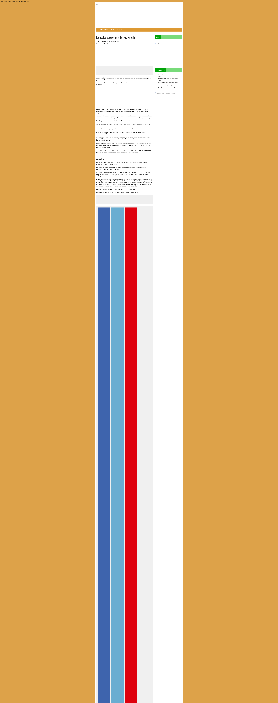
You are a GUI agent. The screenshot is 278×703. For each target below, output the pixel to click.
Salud (112, 30)
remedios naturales (114, 41)
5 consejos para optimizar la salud (166, 86)
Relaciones (119, 30)
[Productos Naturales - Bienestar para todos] (109, 15)
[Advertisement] (155, 7)
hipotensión (105, 41)
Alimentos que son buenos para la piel (168, 87)
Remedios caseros (104, 30)
